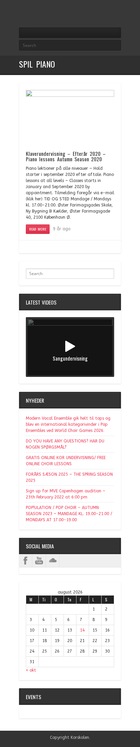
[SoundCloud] (53, 561)
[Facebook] (117, 14)
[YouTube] (39, 561)
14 (82, 630)
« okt (31, 670)
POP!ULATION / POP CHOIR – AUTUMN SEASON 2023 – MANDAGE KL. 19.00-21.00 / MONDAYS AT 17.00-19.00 (69, 513)
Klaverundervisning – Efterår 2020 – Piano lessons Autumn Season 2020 (66, 156)
